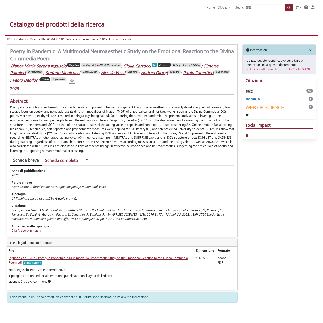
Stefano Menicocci (63, 73)
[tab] (86, 160)
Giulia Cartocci (137, 66)
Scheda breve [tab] (26, 160)
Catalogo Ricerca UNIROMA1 (36, 39)
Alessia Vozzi (113, 73)
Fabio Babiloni (26, 80)
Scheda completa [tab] (61, 160)
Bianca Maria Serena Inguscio (39, 66)
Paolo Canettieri (198, 73)
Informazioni (258, 50)
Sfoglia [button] (223, 7)
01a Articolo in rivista (117, 39)
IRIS (9, 39)
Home (210, 7)
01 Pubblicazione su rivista (79, 39)
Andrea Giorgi (154, 73)
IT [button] (297, 7)
